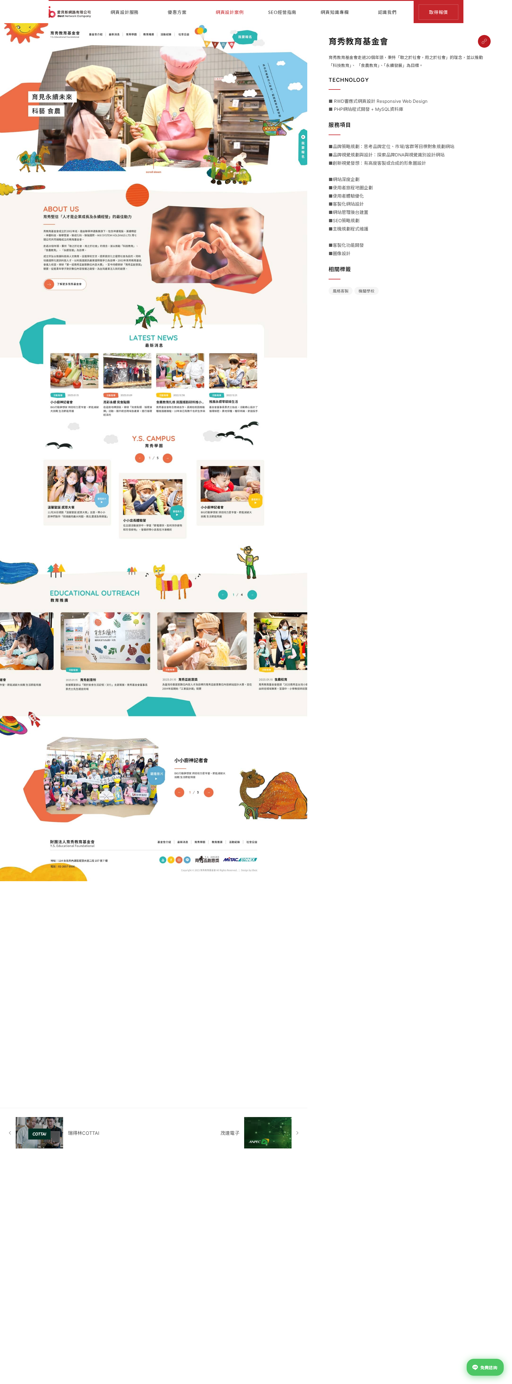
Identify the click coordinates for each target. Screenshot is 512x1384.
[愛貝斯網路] (70, 12)
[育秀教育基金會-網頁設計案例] (484, 41)
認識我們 (387, 12)
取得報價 (438, 12)
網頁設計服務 (125, 12)
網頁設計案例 (230, 12)
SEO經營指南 (282, 12)
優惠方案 (177, 12)
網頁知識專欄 (335, 12)
